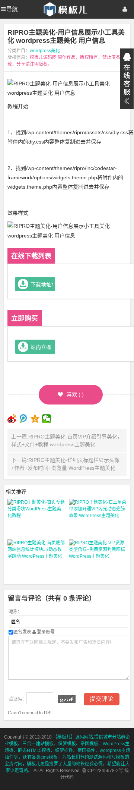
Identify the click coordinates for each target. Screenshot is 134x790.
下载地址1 (42, 284)
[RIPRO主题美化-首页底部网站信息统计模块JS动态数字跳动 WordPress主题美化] (36, 558)
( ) (75, 394)
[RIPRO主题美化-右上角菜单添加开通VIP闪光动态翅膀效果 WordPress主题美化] (98, 517)
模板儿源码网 (43, 57)
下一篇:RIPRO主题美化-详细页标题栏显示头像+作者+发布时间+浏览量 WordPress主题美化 (65, 464)
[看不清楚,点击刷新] (67, 699)
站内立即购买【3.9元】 (42, 348)
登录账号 (45, 632)
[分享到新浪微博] (12, 418)
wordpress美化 (45, 50)
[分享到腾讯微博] (23, 418)
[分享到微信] (46, 418)
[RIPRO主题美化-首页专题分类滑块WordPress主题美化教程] (36, 517)
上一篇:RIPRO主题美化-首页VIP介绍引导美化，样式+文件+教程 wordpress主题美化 (66, 440)
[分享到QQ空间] (35, 418)
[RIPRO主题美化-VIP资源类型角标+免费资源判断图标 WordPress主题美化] (98, 558)
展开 (127, 78)
